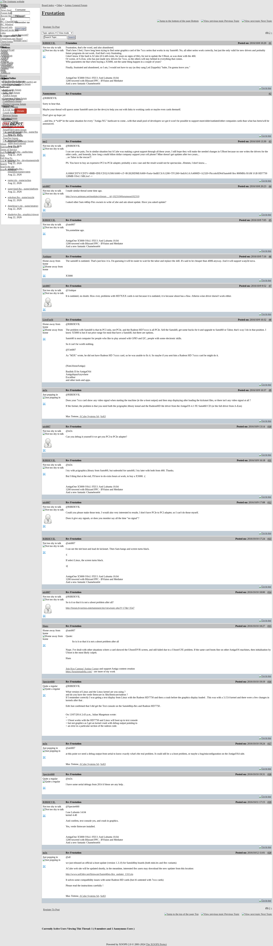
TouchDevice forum (12, 135)
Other (59, 5)
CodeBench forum (11, 101)
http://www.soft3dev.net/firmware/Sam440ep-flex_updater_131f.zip (99, 874)
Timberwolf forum (11, 132)
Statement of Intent (9, 146)
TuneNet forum (10, 138)
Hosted (3, 75)
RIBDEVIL (49, 43)
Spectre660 (49, 681)
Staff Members (7, 152)
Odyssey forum (10, 121)
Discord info (6, 27)
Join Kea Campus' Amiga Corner (82, 668)
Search (3, 163)
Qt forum (7, 127)
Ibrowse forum (10, 115)
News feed (5, 10)
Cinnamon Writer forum (14, 98)
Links (3, 33)
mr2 (45, 141)
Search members (8, 169)
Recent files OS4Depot (12, 16)
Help (2, 155)
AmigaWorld (7, 67)
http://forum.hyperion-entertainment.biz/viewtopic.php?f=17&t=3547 (100, 608)
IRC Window (6, 24)
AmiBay (4, 61)
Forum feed (6, 13)
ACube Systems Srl (89, 416)
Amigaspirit (6, 55)
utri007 (46, 186)
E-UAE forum (9, 109)
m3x (45, 390)
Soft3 (103, 416)
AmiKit (4, 58)
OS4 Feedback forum (13, 81)
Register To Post (51, 27)
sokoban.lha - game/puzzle (21, 197)
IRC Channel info (9, 21)
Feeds (3, 7)
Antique (47, 256)
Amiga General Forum (76, 5)
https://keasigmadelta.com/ (79, 671)
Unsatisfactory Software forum (17, 141)
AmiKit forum (9, 95)
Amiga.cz (5, 72)
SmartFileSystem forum (14, 129)
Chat (2, 18)
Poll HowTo (6, 158)
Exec (3, 70)
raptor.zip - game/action (19, 180)
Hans (45, 626)
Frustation (53, 13)
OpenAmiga (6, 41)
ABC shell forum (11, 92)
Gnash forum (9, 112)
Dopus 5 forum (10, 107)
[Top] (265, 87)
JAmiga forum (9, 118)
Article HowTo (7, 161)
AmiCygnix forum (11, 90)
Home (3, 4)
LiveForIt (48, 319)
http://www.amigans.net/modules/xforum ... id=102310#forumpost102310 (102, 196)
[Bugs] (18, 38)
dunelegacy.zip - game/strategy (23, 206)
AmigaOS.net (7, 50)
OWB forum (8, 124)
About (3, 144)
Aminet (4, 53)
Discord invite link (9, 30)
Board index (48, 5)
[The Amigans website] (12, 1)
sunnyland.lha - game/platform (23, 188)
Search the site (7, 166)
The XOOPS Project (156, 944)
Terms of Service (8, 149)
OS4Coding (6, 64)
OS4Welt (5, 44)
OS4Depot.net (7, 38)
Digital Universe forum (14, 104)
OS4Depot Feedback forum (16, 84)
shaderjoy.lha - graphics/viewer (23, 214)
